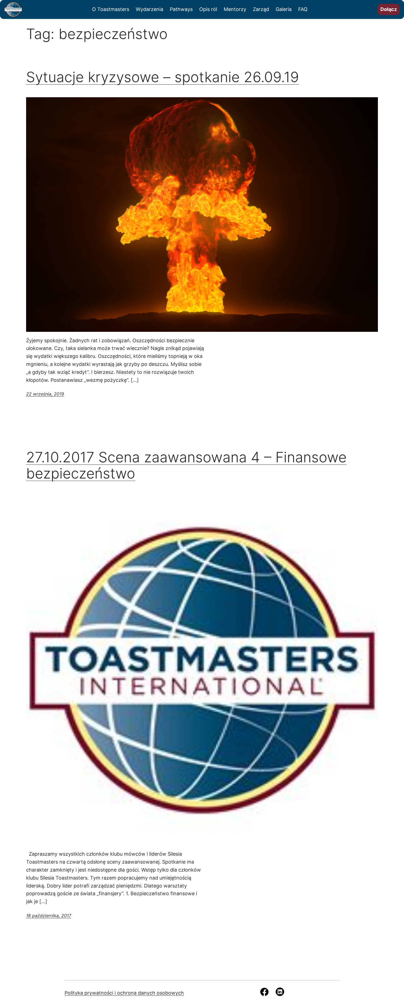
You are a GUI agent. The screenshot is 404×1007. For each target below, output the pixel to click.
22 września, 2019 (45, 394)
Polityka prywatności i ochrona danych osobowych (124, 993)
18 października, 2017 (48, 915)
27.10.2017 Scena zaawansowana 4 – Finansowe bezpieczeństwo (186, 465)
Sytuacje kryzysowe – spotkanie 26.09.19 (162, 77)
